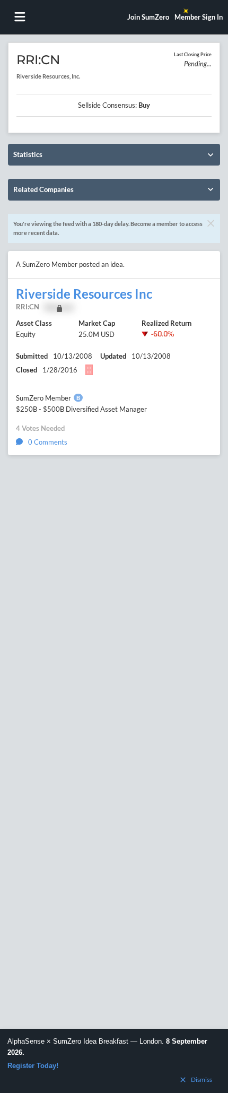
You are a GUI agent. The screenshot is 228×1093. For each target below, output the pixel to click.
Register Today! (32, 1066)
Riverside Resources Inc (84, 294)
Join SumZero (148, 17)
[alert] (114, 1061)
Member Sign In (198, 17)
